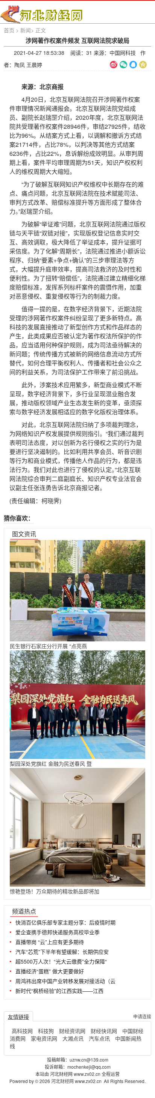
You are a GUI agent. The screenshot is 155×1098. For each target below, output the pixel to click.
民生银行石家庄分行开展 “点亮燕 (48, 646)
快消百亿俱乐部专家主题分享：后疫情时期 (65, 922)
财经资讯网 (72, 1031)
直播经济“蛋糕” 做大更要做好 (49, 971)
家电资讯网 (44, 1038)
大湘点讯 (73, 1038)
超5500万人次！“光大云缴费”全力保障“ (61, 961)
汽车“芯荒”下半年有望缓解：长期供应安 (62, 951)
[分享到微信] (123, 64)
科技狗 (46, 1031)
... (142, 910)
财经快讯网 (104, 1031)
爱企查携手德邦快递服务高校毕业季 (57, 932)
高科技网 (22, 1031)
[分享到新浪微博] (113, 64)
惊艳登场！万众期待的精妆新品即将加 (54, 891)
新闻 (25, 30)
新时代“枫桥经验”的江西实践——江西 (59, 990)
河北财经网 (63, 1081)
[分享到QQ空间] (143, 64)
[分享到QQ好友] (133, 64)
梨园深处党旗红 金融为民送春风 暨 (51, 763)
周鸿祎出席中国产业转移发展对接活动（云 (65, 981)
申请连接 (142, 1016)
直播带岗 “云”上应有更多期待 (49, 942)
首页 (9, 30)
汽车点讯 (99, 1038)
